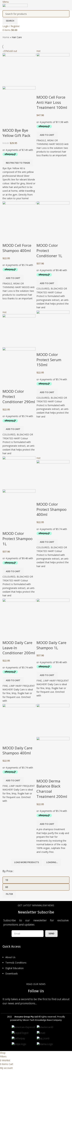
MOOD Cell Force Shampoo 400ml (17, 248)
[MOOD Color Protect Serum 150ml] (53, 326)
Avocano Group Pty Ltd (26, 1016)
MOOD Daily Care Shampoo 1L (51, 645)
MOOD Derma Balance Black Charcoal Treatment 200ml (52, 788)
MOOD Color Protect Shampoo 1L (17, 538)
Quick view (7, 123)
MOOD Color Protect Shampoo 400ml (51, 509)
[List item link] (36, 967)
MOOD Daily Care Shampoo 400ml (17, 750)
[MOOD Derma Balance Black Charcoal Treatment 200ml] (53, 720)
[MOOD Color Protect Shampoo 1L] (19, 472)
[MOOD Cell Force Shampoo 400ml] (19, 217)
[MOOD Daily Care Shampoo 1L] (53, 614)
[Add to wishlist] (16, 123)
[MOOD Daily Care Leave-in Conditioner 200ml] (19, 614)
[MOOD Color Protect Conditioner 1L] (53, 217)
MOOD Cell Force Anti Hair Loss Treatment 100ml (52, 102)
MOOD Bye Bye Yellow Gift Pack (16, 133)
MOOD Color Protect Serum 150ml (49, 359)
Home (6, 37)
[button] (47, 135)
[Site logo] (15, 6)
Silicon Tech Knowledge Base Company (42, 1020)
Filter (9, 893)
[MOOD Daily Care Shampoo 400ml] (19, 720)
